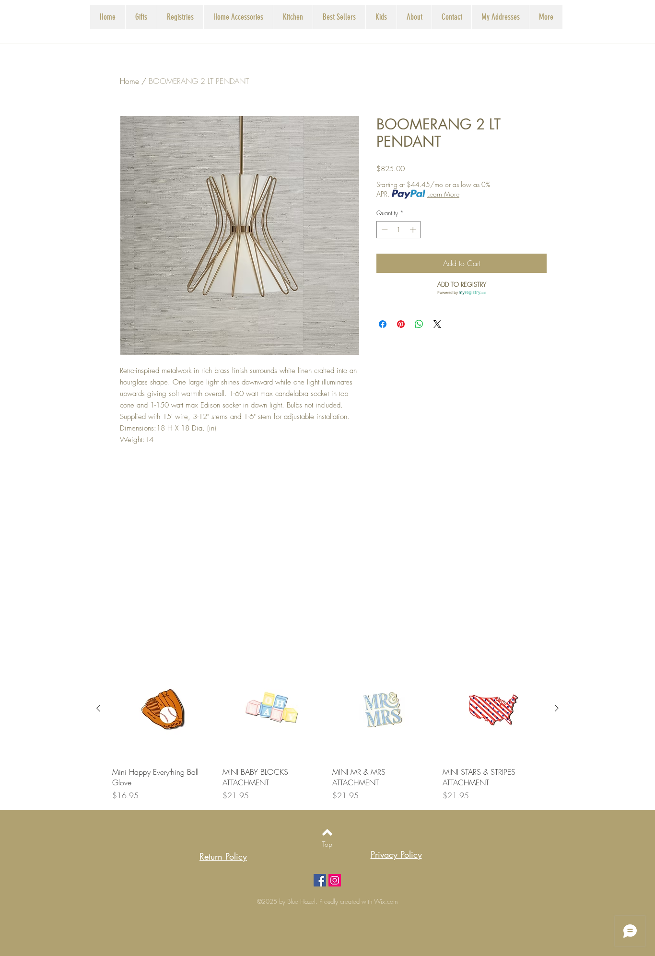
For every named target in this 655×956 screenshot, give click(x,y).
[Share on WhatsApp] (419, 324)
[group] (327, 730)
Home (129, 81)
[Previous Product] (98, 708)
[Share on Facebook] (382, 324)
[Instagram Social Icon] (334, 880)
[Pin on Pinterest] (401, 324)
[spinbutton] (398, 230)
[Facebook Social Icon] (320, 880)
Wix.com (386, 901)
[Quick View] (162, 708)
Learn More (443, 193)
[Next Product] (556, 708)
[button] (180, 17)
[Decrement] (383, 230)
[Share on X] (437, 324)
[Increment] (414, 230)
